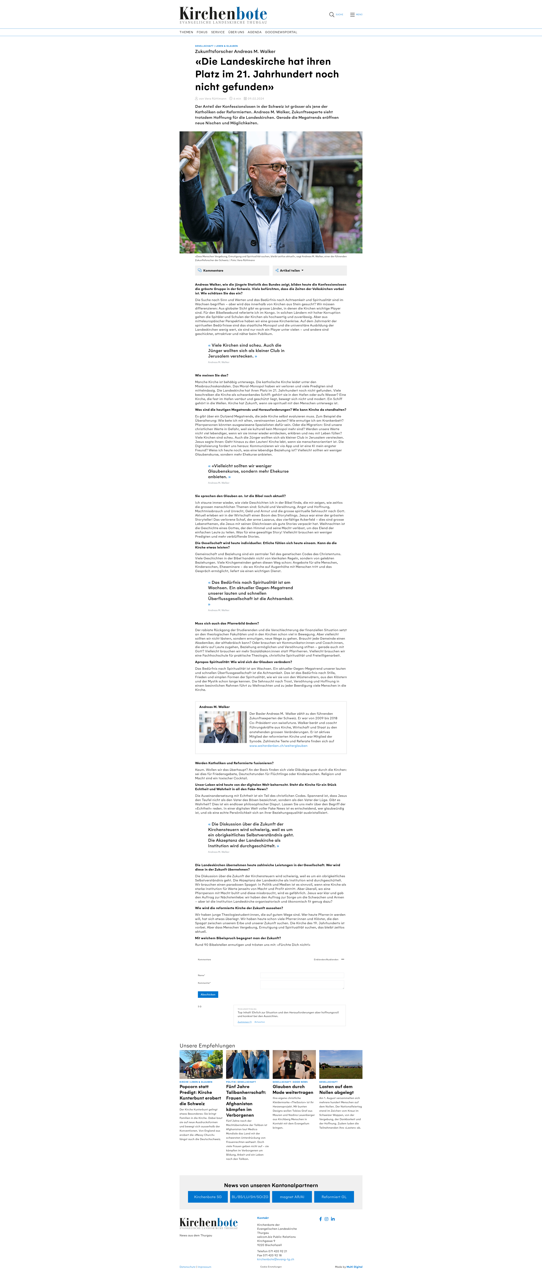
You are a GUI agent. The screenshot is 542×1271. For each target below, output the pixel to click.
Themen (186, 32)
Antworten (259, 1022)
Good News (300, 1082)
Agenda (255, 32)
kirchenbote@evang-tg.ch (275, 1259)
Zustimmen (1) (245, 1022)
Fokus (202, 32)
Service (218, 32)
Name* (201, 975)
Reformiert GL (334, 1197)
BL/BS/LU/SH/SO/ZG (250, 1197)
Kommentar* (204, 983)
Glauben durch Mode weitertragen (293, 1089)
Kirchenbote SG (208, 1197)
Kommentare (213, 271)
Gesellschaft (204, 46)
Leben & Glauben (227, 46)
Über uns (236, 32)
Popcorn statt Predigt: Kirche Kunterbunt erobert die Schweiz (200, 1095)
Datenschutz (187, 1266)
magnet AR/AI (292, 1197)
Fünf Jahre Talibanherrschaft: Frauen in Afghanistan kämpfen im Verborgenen (246, 1101)
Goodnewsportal (281, 32)
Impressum (204, 1266)
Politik (231, 1082)
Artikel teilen (290, 271)
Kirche (184, 1082)
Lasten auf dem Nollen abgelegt (336, 1089)
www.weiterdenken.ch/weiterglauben (278, 746)
